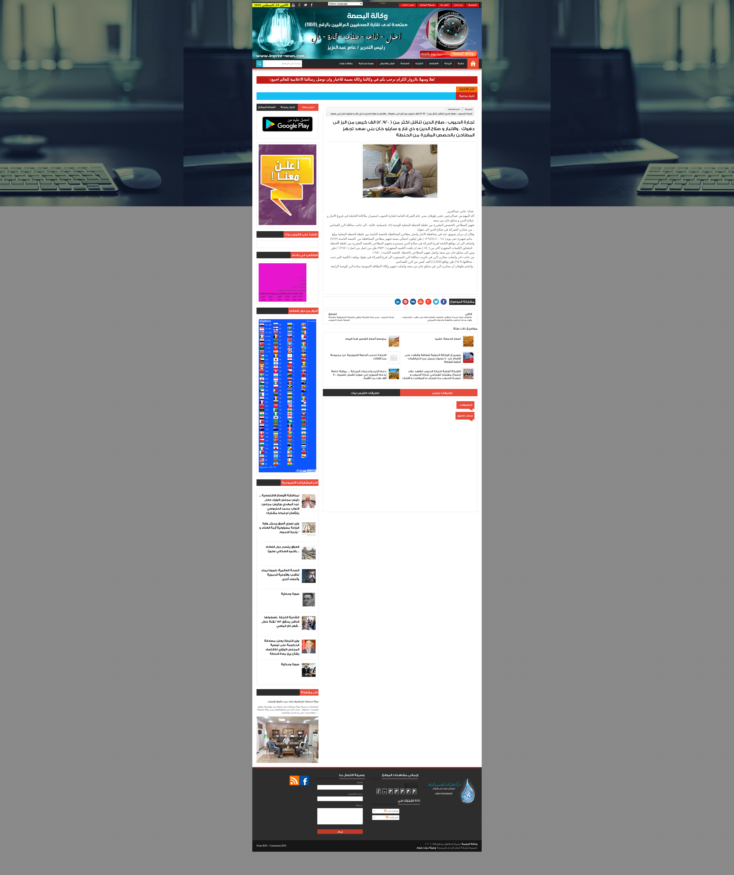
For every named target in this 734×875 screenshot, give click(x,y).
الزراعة (448, 63)
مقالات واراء (346, 63)
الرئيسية (472, 4)
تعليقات (393, 817)
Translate (393, 4)
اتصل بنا (444, 4)
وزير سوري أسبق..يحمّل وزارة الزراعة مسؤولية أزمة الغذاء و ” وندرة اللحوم (279, 528)
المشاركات (392, 811)
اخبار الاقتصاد (454, 109)
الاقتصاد (433, 63)
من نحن (458, 4)
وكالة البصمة (469, 844)
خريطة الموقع (427, 4)
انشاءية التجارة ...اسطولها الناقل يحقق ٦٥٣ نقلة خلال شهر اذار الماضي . (280, 621)
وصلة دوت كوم (426, 848)
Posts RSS (262, 846)
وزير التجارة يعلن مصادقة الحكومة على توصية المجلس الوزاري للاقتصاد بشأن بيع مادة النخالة (281, 647)
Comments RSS (278, 846)
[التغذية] (294, 780)
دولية (461, 63)
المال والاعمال (387, 63)
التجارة (419, 63)
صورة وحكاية (366, 63)
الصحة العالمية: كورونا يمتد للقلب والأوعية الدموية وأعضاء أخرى (280, 574)
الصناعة (404, 63)
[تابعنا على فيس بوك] (304, 780)
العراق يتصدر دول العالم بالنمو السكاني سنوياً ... (282, 549)
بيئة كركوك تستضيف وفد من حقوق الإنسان (293, 701)
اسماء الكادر (408, 4)
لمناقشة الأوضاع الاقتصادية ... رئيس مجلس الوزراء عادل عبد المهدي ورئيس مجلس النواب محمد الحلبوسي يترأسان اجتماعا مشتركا (279, 504)
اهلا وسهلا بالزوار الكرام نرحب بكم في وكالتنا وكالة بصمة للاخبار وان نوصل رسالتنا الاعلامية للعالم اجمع (420, 79)
